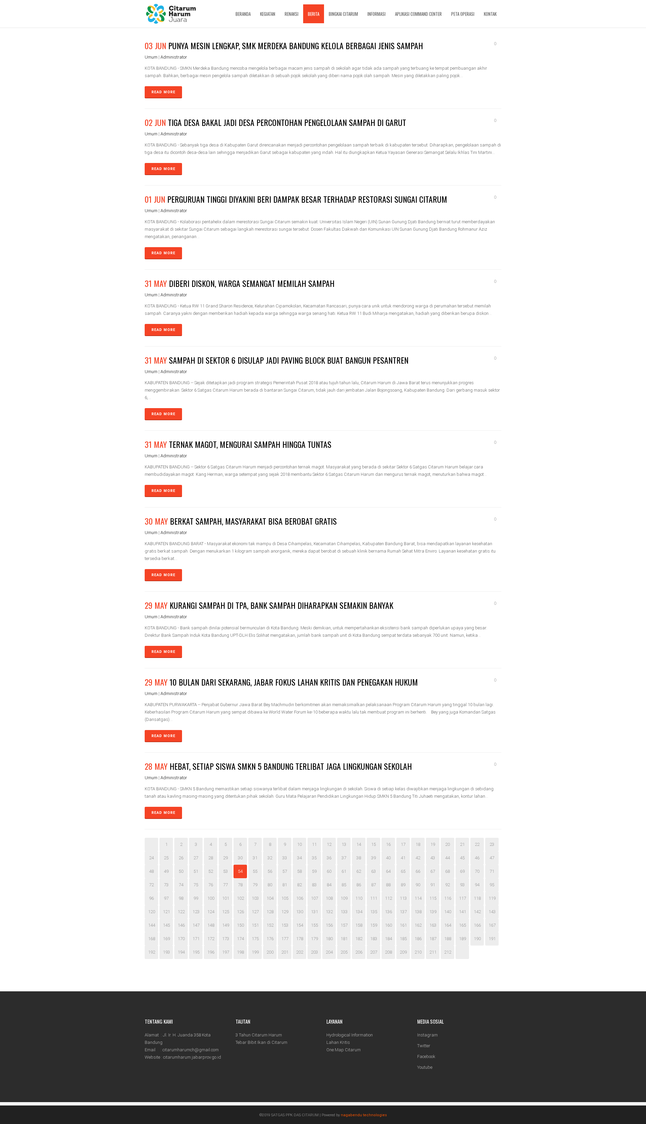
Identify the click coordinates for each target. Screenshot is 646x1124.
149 (225, 925)
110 (358, 898)
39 (373, 857)
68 (447, 871)
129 (284, 911)
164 (447, 925)
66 (418, 871)
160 (388, 925)
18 (418, 844)
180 (329, 938)
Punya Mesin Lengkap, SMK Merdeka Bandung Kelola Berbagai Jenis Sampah (295, 45)
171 (196, 938)
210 (418, 952)
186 (418, 938)
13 (344, 844)
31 (255, 857)
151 (255, 925)
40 (388, 857)
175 (255, 938)
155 (314, 925)
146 (181, 925)
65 (403, 871)
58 (299, 871)
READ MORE (163, 92)
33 (284, 857)
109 (344, 898)
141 (462, 911)
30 (240, 857)
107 (314, 898)
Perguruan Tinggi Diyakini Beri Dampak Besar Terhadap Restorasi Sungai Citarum (307, 199)
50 (181, 871)
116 (447, 898)
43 (432, 857)
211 (432, 952)
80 (269, 884)
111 (373, 898)
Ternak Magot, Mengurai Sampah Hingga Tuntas (250, 444)
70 (477, 871)
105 (284, 898)
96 (151, 898)
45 (462, 857)
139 (432, 911)
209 (403, 952)
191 (492, 938)
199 (255, 952)
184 (388, 938)
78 (240, 884)
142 (477, 911)
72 (151, 884)
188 (447, 938)
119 (492, 898)
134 (358, 911)
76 (210, 884)
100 (210, 898)
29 (225, 857)
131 (314, 911)
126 (240, 911)
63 (373, 871)
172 (210, 938)
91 (432, 884)
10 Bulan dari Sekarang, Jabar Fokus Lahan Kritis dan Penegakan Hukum (294, 682)
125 (225, 911)
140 (447, 911)
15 (373, 844)
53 (225, 871)
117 (462, 898)
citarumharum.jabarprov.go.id (192, 1057)
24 (151, 857)
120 (151, 911)
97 (166, 898)
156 (329, 925)
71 (492, 871)
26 (181, 857)
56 (269, 871)
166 (477, 925)
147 (196, 925)
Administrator (173, 57)
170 (181, 938)
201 (284, 952)
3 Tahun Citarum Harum (259, 1034)
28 (210, 857)
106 (299, 898)
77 (225, 884)
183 (373, 938)
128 (270, 911)
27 (195, 857)
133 (344, 911)
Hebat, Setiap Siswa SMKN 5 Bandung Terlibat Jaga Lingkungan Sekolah (291, 766)
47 (492, 857)
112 (388, 898)
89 (403, 884)
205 (344, 952)
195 (196, 952)
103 (255, 898)
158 (358, 925)
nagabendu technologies (364, 1115)
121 (166, 911)
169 (166, 938)
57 (284, 871)
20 (447, 844)
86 (358, 884)
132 (329, 911)
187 (432, 938)
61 (344, 871)
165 (462, 925)
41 (403, 857)
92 (447, 884)
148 (210, 925)
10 (299, 844)
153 (284, 925)
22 (477, 844)
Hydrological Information (349, 1034)
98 (181, 898)
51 (195, 871)
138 (418, 911)
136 (388, 911)
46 (477, 857)
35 (314, 857)
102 (240, 898)
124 (210, 911)
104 (270, 898)
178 (299, 938)
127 (255, 911)
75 (195, 884)
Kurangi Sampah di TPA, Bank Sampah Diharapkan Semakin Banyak (281, 605)
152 (270, 925)
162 (418, 925)
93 (462, 884)
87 (373, 884)
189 (462, 938)
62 (358, 871)
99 (195, 898)
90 (418, 884)
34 (299, 857)
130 (299, 911)
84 (329, 884)
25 (166, 857)
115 (432, 898)
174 (240, 938)
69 (462, 871)
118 (477, 898)
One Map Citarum (343, 1049)
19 (432, 844)
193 (166, 952)
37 (344, 857)
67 (432, 871)
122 (181, 911)
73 (166, 884)
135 (373, 911)
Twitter (423, 1045)
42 (418, 857)
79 (255, 884)
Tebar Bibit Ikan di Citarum (261, 1042)
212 (447, 952)
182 (358, 938)
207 (373, 952)
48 (151, 871)
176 (270, 938)
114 (418, 898)
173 (225, 938)
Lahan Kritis (338, 1042)
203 (314, 952)
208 (388, 952)
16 (388, 844)
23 (492, 844)
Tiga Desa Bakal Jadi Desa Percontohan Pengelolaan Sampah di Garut (287, 122)
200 (270, 952)
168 (151, 938)
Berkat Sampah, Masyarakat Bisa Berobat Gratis (253, 521)
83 (314, 884)
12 (329, 844)
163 (432, 925)
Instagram (427, 1034)
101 (225, 898)
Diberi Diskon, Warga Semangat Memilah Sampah (251, 283)
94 (477, 884)
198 (240, 952)
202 (299, 952)
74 (181, 884)
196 (210, 952)
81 (284, 884)
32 (269, 857)
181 (344, 938)
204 (329, 952)
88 (388, 884)
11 (314, 844)
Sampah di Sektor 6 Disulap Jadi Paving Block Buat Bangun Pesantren (288, 360)
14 (358, 844)
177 (284, 938)
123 (196, 911)
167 (492, 925)
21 (462, 844)
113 (403, 898)
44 (447, 857)
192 (151, 952)
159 (373, 925)
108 (329, 898)
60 (329, 871)
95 (492, 884)
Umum (151, 57)
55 (255, 871)
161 (403, 925)
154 (299, 925)
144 (151, 925)
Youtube (424, 1067)
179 (314, 938)
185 (403, 938)
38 (358, 857)
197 (225, 952)
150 (240, 925)
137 (403, 911)
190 (477, 938)
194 (181, 952)
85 (344, 884)
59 (314, 871)
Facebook (426, 1056)
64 (388, 871)
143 (492, 911)
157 (344, 925)
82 (299, 884)
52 (210, 871)
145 (166, 925)
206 (358, 952)
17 (403, 844)
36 (329, 857)
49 (166, 871)
